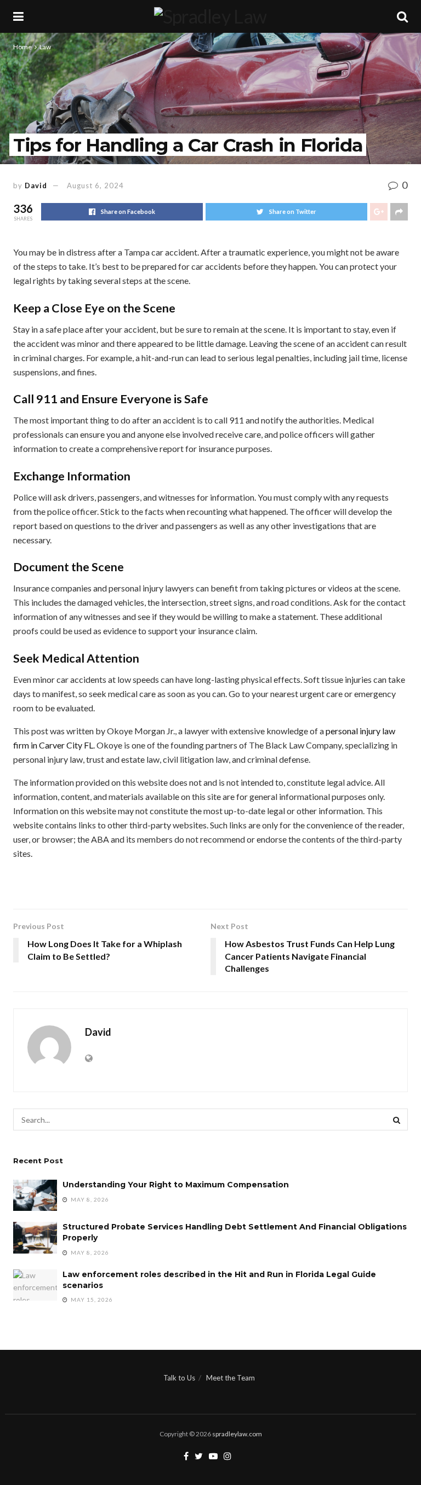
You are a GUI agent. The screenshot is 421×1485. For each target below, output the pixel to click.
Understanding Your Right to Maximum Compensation (175, 1185)
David (36, 185)
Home (22, 47)
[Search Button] (397, 1119)
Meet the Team (230, 1377)
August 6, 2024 (95, 185)
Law (45, 47)
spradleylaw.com (237, 1434)
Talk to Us (179, 1377)
